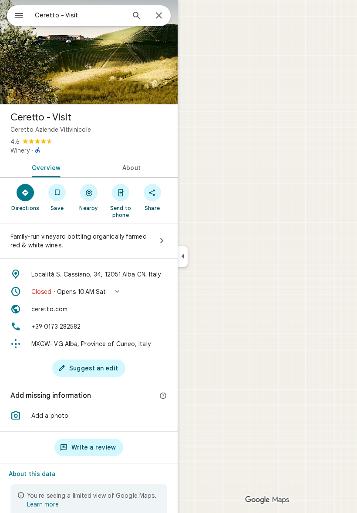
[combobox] (80, 15)
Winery (20, 150)
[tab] (44, 167)
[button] (89, 291)
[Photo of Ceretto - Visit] (89, 52)
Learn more (43, 504)
